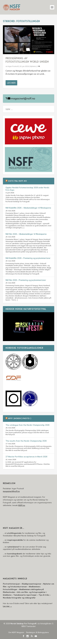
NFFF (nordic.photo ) (19, 419)
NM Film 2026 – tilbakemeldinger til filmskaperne (26, 234)
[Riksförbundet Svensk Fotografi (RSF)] (30, 406)
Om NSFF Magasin (16, 632)
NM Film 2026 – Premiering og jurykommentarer (26, 280)
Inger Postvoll (13, 66)
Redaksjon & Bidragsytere (37, 632)
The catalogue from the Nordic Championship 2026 (27, 425)
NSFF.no (21, 505)
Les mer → (7, 606)
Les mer (11, 83)
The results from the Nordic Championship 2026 (26, 441)
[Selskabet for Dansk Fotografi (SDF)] (13, 385)
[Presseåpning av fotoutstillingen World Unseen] (28, 39)
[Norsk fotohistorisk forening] (30, 369)
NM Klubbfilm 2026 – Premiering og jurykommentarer (28, 258)
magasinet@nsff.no (23, 98)
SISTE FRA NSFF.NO (17, 181)
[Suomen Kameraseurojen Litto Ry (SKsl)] (13, 406)
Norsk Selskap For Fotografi (23, 623)
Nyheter (33, 66)
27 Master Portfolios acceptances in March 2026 (26, 456)
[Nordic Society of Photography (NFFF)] (13, 369)
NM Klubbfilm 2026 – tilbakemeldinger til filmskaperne (28, 208)
